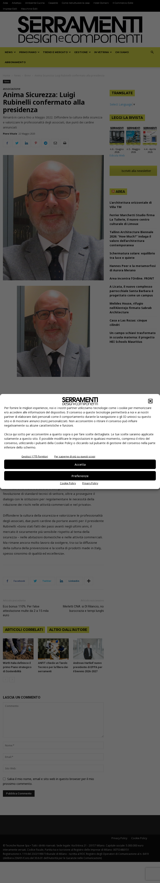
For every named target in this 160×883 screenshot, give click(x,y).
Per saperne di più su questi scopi (74, 456)
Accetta (80, 464)
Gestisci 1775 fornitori (34, 456)
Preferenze (80, 476)
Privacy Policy (90, 483)
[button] (150, 401)
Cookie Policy (68, 483)
